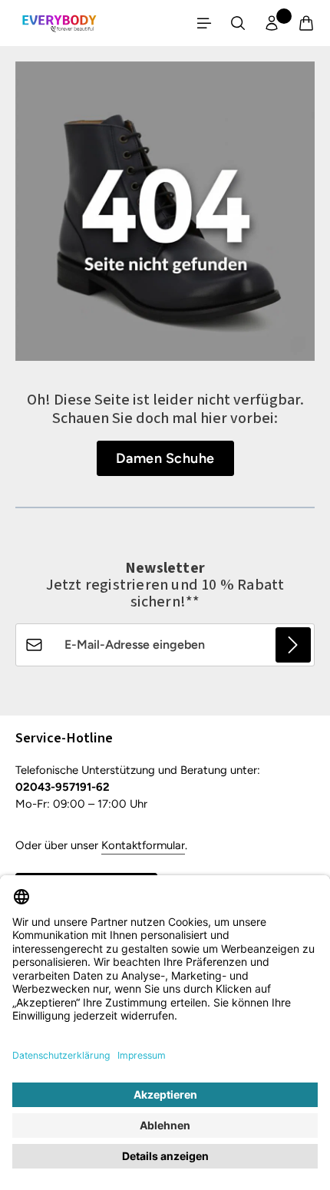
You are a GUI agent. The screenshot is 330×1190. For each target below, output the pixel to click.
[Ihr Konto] (271, 23)
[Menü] (204, 23)
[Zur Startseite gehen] (59, 23)
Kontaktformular (143, 845)
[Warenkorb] (306, 23)
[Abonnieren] (293, 645)
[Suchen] (238, 23)
